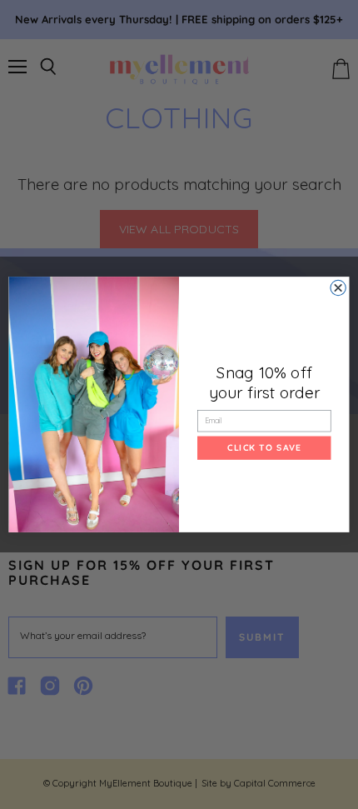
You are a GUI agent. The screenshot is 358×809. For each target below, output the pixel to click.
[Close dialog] (338, 287)
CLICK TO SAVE (264, 447)
